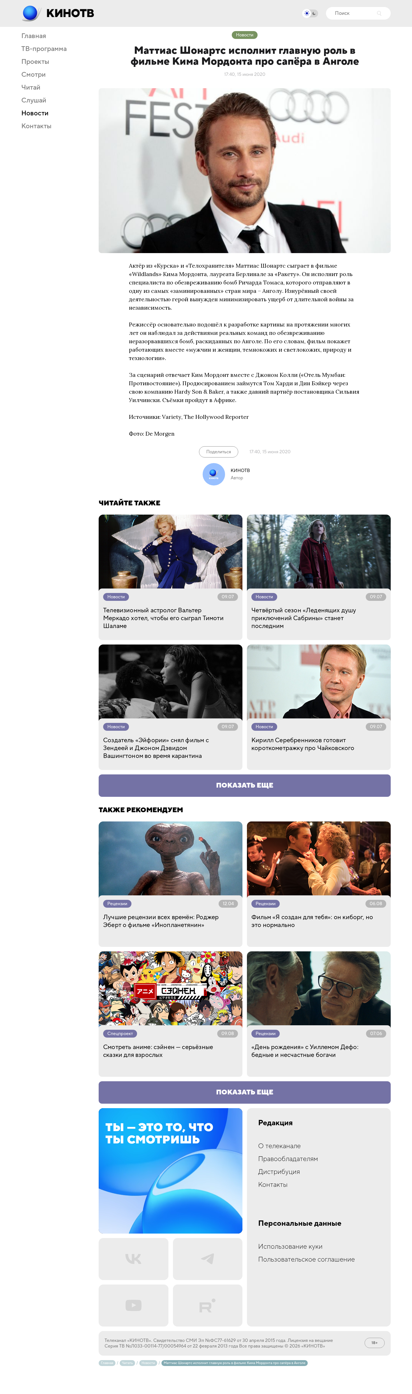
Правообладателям (288, 1158)
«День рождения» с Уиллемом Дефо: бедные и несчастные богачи (304, 1051)
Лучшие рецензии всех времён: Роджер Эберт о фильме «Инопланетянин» (161, 921)
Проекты (35, 62)
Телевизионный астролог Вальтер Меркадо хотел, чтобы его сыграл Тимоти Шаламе (163, 618)
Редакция (275, 1123)
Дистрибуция (279, 1171)
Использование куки (290, 1246)
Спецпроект (120, 1033)
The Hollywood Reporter (216, 416)
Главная (33, 36)
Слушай (33, 100)
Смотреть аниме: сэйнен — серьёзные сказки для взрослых (158, 1051)
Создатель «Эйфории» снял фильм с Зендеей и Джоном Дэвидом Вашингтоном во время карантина (156, 748)
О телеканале (279, 1146)
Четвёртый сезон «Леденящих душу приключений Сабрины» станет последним (303, 618)
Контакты (36, 126)
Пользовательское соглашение (306, 1259)
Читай (30, 87)
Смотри (33, 74)
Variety (171, 416)
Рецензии (117, 904)
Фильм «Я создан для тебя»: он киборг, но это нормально (312, 921)
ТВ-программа (44, 49)
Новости (34, 113)
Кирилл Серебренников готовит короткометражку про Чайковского (303, 744)
